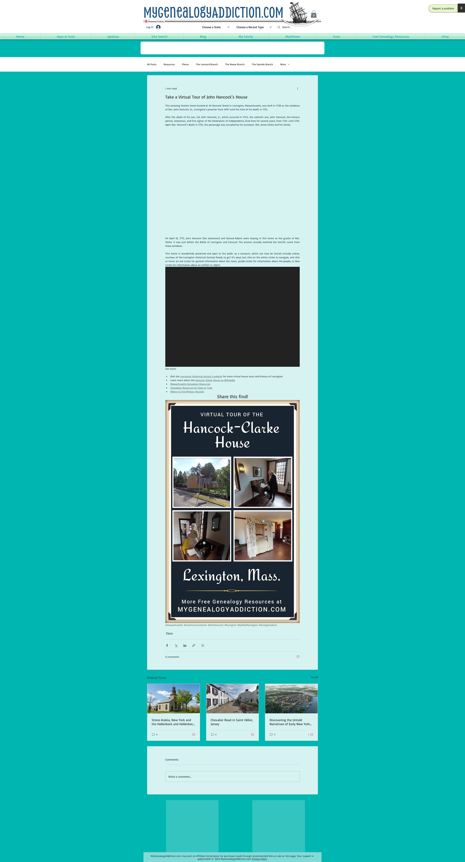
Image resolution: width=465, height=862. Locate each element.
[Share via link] (193, 645)
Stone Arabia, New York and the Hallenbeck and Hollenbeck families (173, 722)
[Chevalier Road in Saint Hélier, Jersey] (232, 698)
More (283, 64)
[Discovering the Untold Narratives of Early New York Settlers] (291, 698)
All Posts (151, 64)
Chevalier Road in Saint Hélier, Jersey (232, 722)
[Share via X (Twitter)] (176, 645)
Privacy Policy (259, 858)
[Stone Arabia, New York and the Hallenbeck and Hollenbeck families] (173, 698)
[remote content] (232, 181)
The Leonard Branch (207, 64)
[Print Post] (202, 645)
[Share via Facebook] (167, 645)
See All (314, 677)
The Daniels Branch (262, 64)
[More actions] (297, 88)
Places (185, 64)
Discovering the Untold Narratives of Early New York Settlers (290, 722)
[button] (443, 8)
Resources (169, 64)
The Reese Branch (235, 64)
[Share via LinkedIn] (185, 645)
